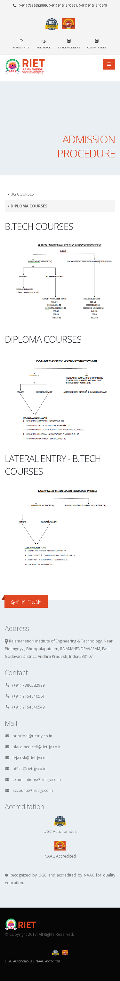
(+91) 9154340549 (28, 706)
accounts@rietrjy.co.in (32, 790)
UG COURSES (22, 194)
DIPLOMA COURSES (29, 205)
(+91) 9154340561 (28, 696)
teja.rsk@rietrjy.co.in (31, 757)
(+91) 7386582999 (28, 685)
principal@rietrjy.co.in (32, 735)
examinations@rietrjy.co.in (36, 779)
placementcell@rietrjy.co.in (36, 746)
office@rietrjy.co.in (29, 768)
